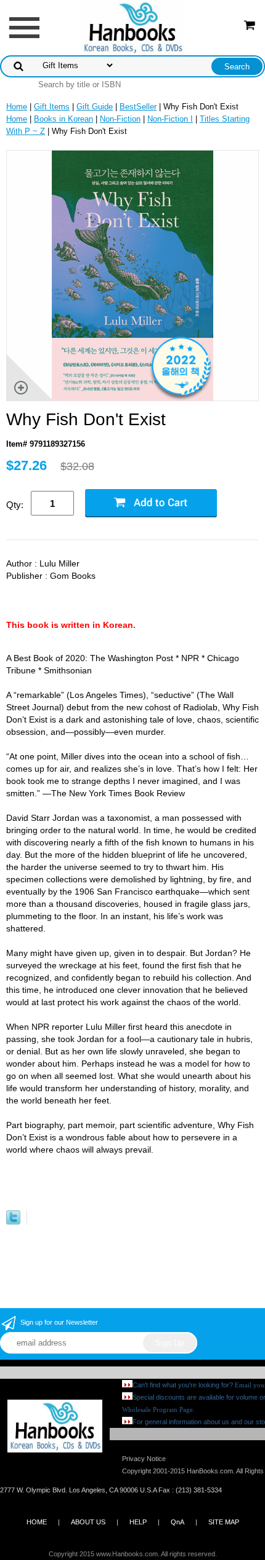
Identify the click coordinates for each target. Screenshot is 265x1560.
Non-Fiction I (170, 118)
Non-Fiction (120, 118)
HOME (36, 1522)
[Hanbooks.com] (133, 26)
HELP (138, 1522)
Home (16, 106)
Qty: (14, 505)
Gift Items (52, 106)
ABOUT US (88, 1522)
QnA (177, 1522)
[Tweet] (13, 1221)
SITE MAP (223, 1522)
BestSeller (138, 106)
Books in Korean (63, 118)
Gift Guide (94, 106)
